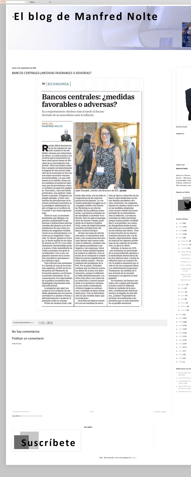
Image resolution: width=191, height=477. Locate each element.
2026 (181, 223)
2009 (181, 358)
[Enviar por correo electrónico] (40, 322)
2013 (181, 344)
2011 (181, 351)
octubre (184, 248)
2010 (181, 355)
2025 (181, 227)
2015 (181, 336)
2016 (181, 333)
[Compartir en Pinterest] (51, 322)
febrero (184, 306)
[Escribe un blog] (42, 322)
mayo (183, 296)
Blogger (133, 458)
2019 (181, 322)
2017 (181, 329)
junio (183, 292)
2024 (181, 231)
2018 (181, 325)
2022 (181, 238)
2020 (181, 318)
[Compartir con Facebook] (48, 322)
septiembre (185, 252)
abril (183, 299)
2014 (181, 340)
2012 (181, 347)
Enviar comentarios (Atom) (32, 416)
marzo (183, 303)
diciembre (185, 241)
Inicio (92, 412)
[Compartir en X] (45, 322)
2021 (181, 315)
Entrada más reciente (21, 412)
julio (183, 288)
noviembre (185, 245)
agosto (183, 285)
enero (183, 310)
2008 (181, 362)
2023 (181, 234)
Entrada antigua (160, 412)
